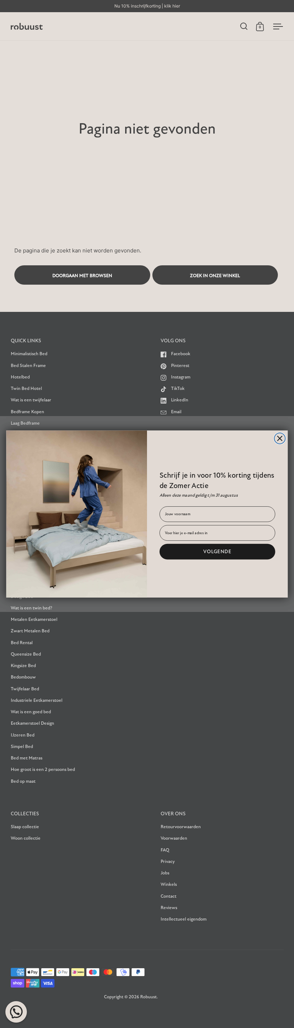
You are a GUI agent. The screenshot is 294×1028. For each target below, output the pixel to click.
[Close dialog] (279, 438)
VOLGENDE (217, 551)
